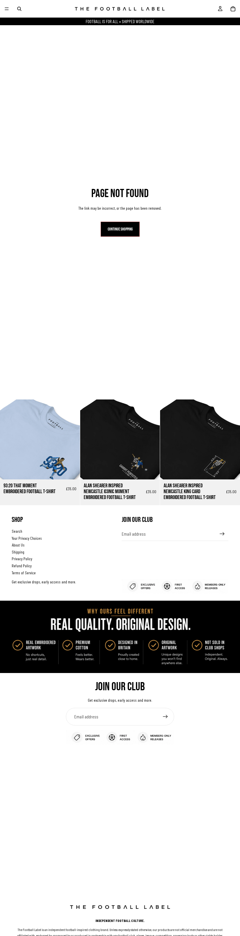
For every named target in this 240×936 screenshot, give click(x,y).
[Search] (19, 8)
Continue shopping (120, 229)
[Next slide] (71, 439)
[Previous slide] (9, 439)
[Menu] (6, 9)
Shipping (18, 551)
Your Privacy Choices (27, 537)
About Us (18, 544)
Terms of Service (24, 572)
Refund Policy (22, 565)
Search (17, 531)
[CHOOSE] (71, 470)
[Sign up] (222, 534)
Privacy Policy (22, 558)
